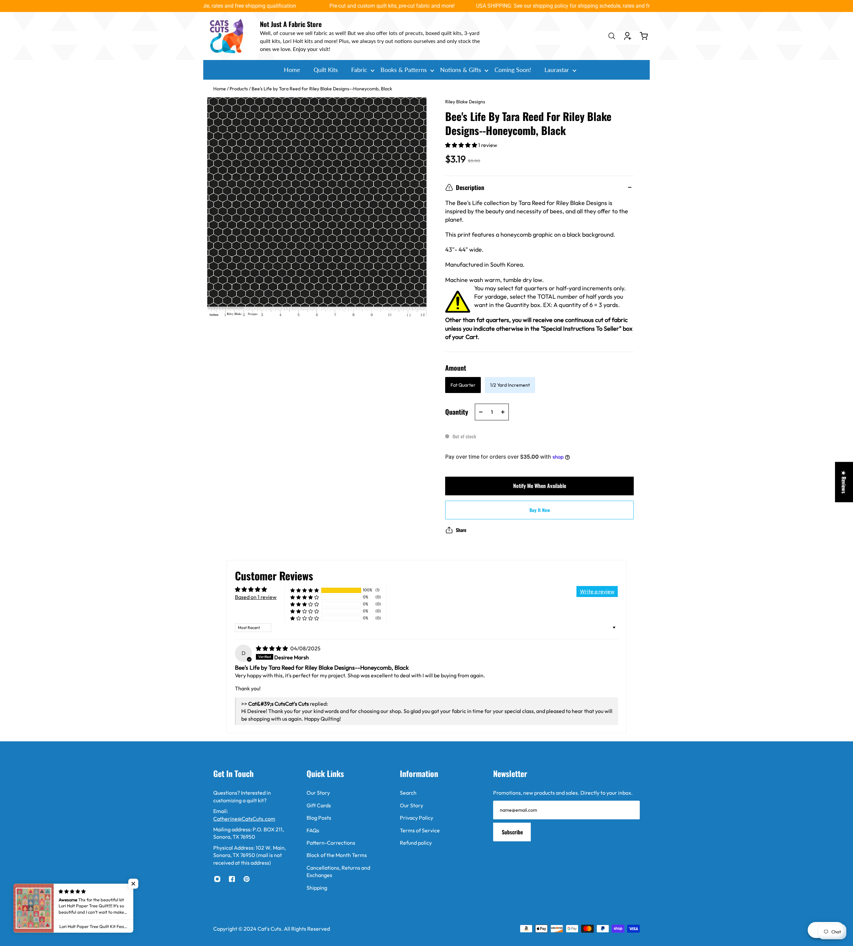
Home (220, 89)
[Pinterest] (246, 879)
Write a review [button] (597, 591)
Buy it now (539, 509)
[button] (461, 145)
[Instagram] (217, 879)
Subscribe (512, 832)
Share (461, 529)
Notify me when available (539, 486)
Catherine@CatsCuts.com (244, 818)
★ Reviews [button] (844, 482)
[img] (272, 648)
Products (239, 89)
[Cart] (644, 36)
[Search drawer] (612, 36)
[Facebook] (232, 879)
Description (470, 187)
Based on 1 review (256, 597)
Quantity (456, 412)
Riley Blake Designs (465, 102)
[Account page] (628, 36)
